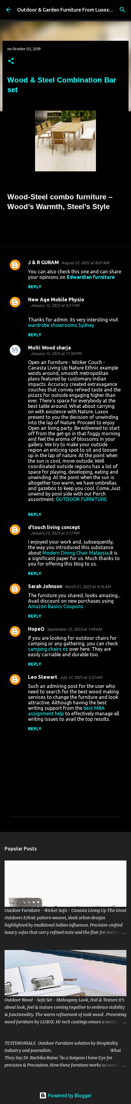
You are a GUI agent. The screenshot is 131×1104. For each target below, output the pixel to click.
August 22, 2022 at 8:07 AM (85, 263)
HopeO (36, 629)
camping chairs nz (48, 649)
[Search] (122, 9)
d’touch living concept (54, 527)
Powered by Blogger (69, 1095)
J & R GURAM (43, 262)
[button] (11, 61)
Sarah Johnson (45, 586)
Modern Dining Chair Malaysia (75, 553)
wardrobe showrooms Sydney (61, 325)
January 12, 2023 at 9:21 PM (54, 305)
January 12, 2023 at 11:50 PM (55, 353)
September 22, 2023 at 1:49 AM (74, 629)
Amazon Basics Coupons (55, 606)
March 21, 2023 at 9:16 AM (88, 586)
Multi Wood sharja (49, 347)
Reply (34, 286)
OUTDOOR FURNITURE (81, 499)
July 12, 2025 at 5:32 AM (81, 677)
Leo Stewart (42, 677)
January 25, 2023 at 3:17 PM (54, 533)
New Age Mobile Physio (56, 299)
